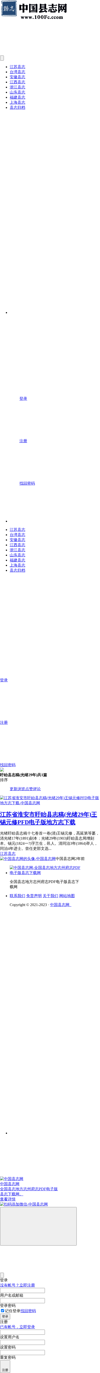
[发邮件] (55, 1129)
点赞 (29, 789)
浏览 (21, 789)
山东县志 (17, 92)
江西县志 (17, 82)
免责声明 (34, 896)
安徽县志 (17, 77)
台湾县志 (17, 72)
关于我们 (50, 896)
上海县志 (17, 102)
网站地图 (67, 896)
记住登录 (12, 1311)
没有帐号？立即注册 (17, 1285)
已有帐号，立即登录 (17, 1327)
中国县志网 (60, 905)
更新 (13, 789)
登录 (5, 1316)
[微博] (46, 1037)
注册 (5, 1370)
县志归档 (17, 107)
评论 (37, 789)
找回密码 (28, 1311)
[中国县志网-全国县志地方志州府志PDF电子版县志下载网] (46, 873)
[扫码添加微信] (50, 1204)
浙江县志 (17, 87)
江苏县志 (17, 67)
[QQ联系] (55, 1000)
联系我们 (17, 896)
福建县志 (17, 97)
